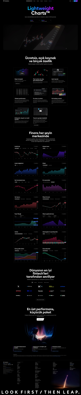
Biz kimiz (36, 374)
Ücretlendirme (36, 363)
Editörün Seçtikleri (55, 369)
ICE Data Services (7, 367)
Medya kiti (36, 377)
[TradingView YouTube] (6, 364)
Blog (35, 375)
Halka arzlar (18, 376)
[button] (35, 1)
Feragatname (36, 383)
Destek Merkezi (36, 376)
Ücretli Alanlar (54, 373)
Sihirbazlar (54, 372)
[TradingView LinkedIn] (8, 364)
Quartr (9, 372)
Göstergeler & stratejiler (55, 371)
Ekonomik (18, 374)
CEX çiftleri (18, 367)
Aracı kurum (36, 367)
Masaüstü (18, 383)
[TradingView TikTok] (11, 364)
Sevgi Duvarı (54, 363)
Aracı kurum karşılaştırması (38, 368)
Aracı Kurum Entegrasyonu (72, 368)
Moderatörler (54, 366)
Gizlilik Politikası (36, 384)
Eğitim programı (71, 369)
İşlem (53, 368)
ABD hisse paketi (37, 372)
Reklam (70, 367)
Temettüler (18, 375)
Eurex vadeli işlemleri (37, 371)
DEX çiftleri (18, 368)
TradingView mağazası (37, 379)
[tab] (17, 148)
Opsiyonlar (18, 379)
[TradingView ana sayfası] (5, 362)
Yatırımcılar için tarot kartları (38, 380)
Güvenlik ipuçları (37, 386)
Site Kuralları (54, 365)
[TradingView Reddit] (12, 364)
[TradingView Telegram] (9, 364)
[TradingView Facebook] (4, 364)
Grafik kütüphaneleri (72, 363)
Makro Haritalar (19, 380)
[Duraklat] (66, 48)
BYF (17, 365)
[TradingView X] (3, 364)
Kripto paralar (18, 372)
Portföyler (18, 378)
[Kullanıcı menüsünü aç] (72, 1)
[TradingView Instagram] (7, 364)
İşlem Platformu (71, 365)
